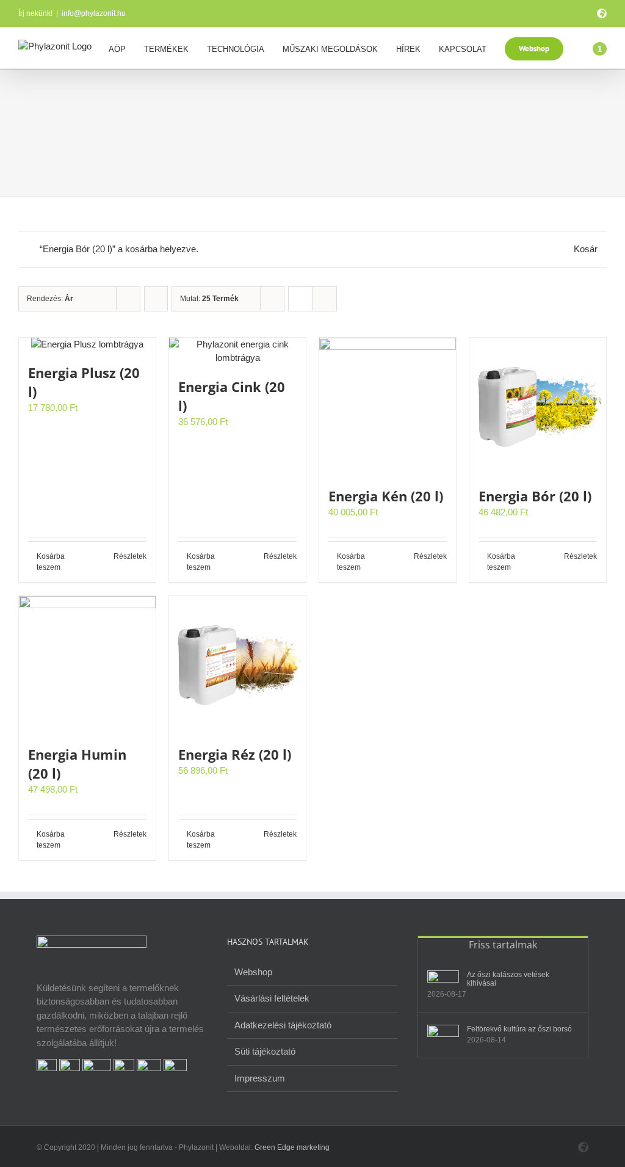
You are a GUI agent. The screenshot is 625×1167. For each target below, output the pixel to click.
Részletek (130, 556)
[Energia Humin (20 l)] (87, 664)
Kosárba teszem (51, 562)
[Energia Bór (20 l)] (537, 406)
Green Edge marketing (292, 1147)
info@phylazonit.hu (94, 13)
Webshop (253, 972)
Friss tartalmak (503, 944)
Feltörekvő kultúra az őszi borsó (519, 1029)
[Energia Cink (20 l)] (237, 351)
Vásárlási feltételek (271, 998)
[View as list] (324, 299)
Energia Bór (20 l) (535, 496)
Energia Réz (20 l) (234, 754)
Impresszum (259, 1078)
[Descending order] (156, 298)
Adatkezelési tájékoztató (282, 1025)
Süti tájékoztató (264, 1051)
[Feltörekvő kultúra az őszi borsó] (443, 1033)
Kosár (586, 249)
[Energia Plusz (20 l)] (87, 345)
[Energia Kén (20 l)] (387, 406)
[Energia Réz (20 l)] (237, 664)
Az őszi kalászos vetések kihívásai (508, 978)
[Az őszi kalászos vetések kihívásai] (443, 978)
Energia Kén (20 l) (385, 496)
